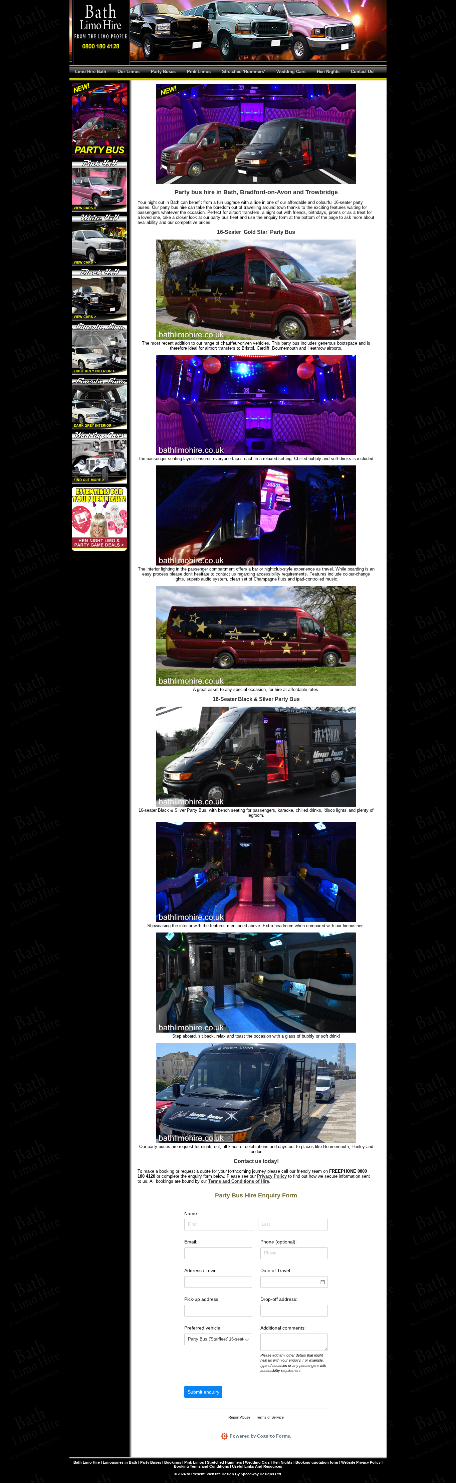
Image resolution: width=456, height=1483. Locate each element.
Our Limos (129, 71)
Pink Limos (199, 71)
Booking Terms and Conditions (201, 1466)
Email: (190, 1241)
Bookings (172, 1462)
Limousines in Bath (120, 1462)
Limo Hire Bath (90, 71)
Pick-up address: (202, 1299)
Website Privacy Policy (361, 1462)
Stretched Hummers (224, 1462)
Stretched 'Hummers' (243, 71)
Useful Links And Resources (257, 1466)
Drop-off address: (278, 1299)
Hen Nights (328, 71)
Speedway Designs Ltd (261, 1474)
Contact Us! (363, 71)
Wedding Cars (290, 71)
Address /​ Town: (201, 1270)
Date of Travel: (275, 1270)
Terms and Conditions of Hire (238, 1181)
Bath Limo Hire (86, 1462)
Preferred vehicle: (203, 1328)
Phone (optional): (278, 1241)
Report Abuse (239, 1417)
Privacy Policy (272, 1176)
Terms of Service (270, 1417)
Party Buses (163, 71)
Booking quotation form (316, 1462)
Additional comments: (283, 1328)
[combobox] (218, 1339)
